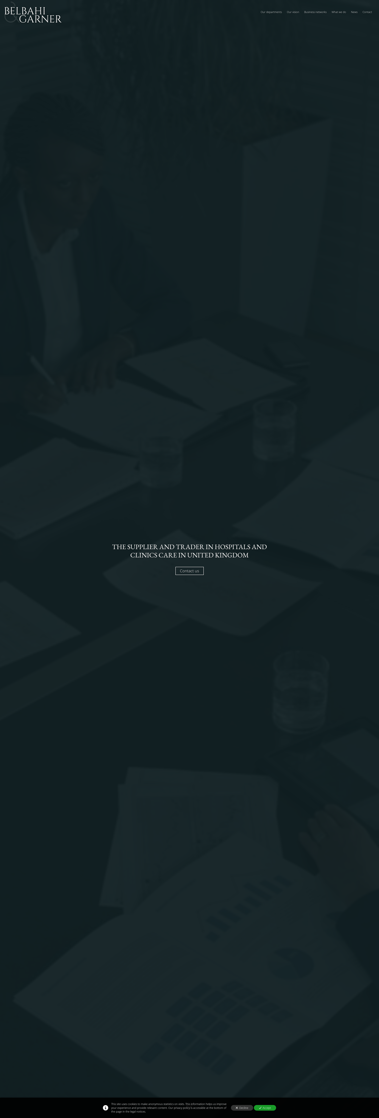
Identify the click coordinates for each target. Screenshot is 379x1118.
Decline (243, 1108)
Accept (267, 1108)
